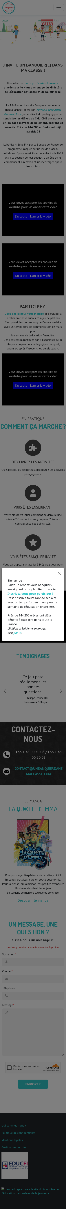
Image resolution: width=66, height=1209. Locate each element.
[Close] (59, 573)
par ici (17, 633)
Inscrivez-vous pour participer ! (30, 594)
